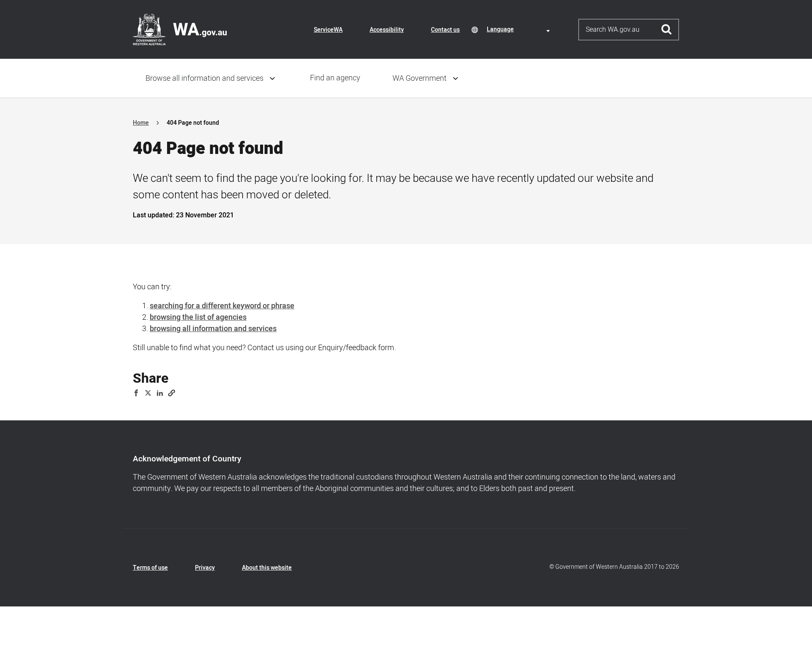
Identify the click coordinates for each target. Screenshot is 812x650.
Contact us (445, 29)
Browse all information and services (204, 78)
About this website (267, 567)
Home (141, 122)
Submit (667, 29)
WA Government (419, 78)
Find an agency (335, 78)
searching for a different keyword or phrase (222, 306)
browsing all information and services (213, 329)
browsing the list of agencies (198, 317)
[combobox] (520, 29)
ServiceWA (328, 29)
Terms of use (150, 567)
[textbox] (520, 29)
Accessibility (387, 29)
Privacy (205, 567)
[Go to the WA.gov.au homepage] (180, 29)
